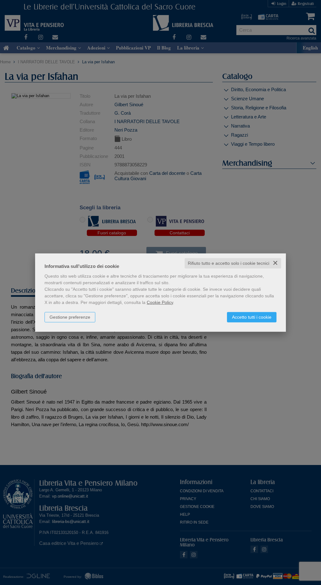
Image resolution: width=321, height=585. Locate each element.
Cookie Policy (160, 302)
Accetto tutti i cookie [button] (251, 317)
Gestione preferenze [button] (70, 317)
